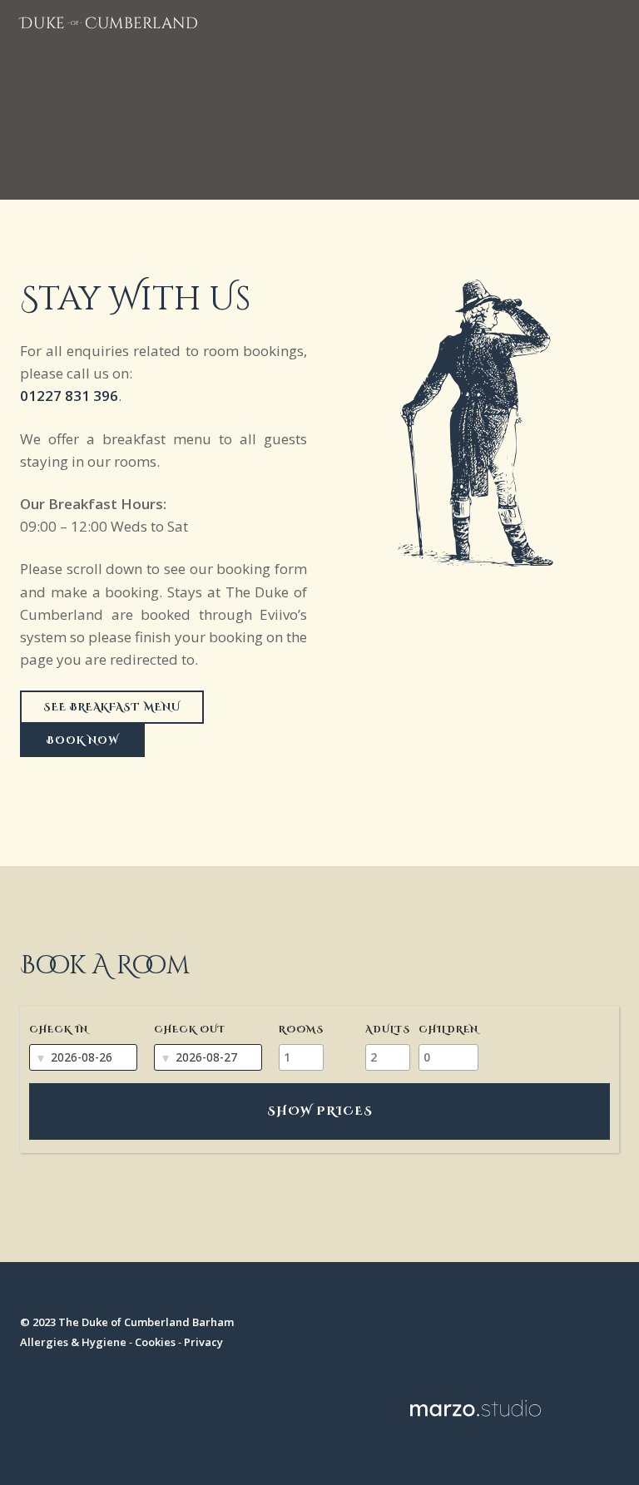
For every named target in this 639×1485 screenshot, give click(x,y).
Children (448, 1029)
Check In (58, 1029)
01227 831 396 (69, 395)
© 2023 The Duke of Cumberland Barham (127, 1321)
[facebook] (459, 1330)
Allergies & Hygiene (73, 1341)
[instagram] (493, 1330)
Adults (387, 1029)
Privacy (203, 1341)
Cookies (155, 1341)
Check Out (189, 1029)
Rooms (301, 1029)
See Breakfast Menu (112, 707)
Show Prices (320, 1111)
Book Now (83, 740)
